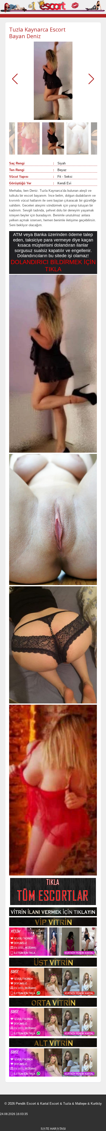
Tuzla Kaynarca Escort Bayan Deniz (37, 32)
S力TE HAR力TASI (53, 1129)
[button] (91, 79)
